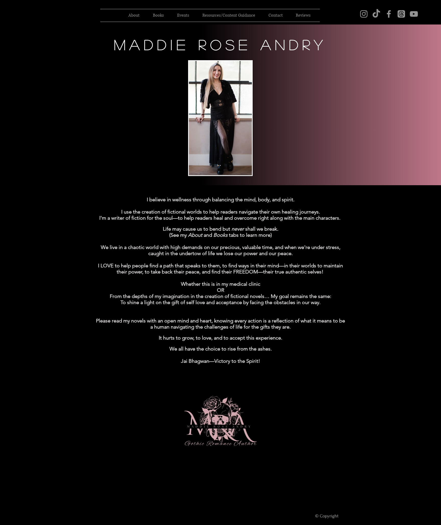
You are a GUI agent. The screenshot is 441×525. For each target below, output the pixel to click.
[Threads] (401, 14)
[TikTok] (376, 14)
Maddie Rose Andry (220, 44)
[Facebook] (389, 14)
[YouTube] (414, 14)
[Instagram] (364, 14)
